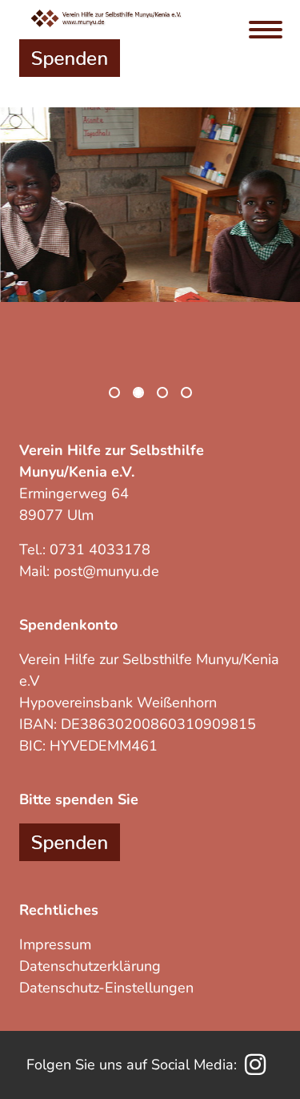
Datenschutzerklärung (90, 966)
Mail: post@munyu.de (89, 571)
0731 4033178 (100, 549)
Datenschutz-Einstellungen (106, 987)
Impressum (55, 944)
